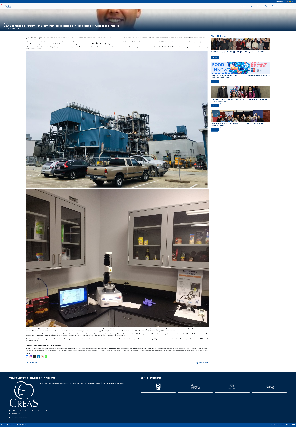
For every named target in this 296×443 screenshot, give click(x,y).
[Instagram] (31, 356)
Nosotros (243, 6)
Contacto (291, 6)
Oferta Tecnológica (263, 6)
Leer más (214, 58)
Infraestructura (275, 6)
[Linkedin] (39, 356)
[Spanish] (290, 2)
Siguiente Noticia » (202, 363)
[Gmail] (42, 356)
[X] (35, 356)
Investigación (251, 6)
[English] (287, 2)
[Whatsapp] (46, 356)
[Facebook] (27, 356)
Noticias (285, 6)
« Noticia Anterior (32, 363)
